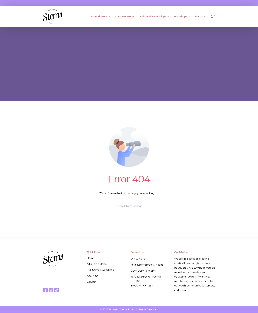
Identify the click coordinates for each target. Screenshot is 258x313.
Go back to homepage (129, 206)
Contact (91, 282)
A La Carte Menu (97, 264)
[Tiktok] (56, 290)
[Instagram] (51, 290)
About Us (92, 276)
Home (90, 258)
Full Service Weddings (100, 270)
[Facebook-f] (45, 290)
